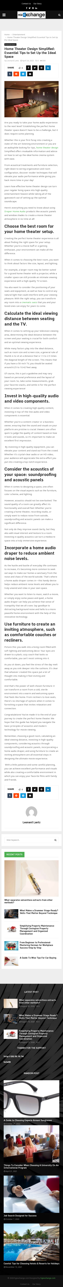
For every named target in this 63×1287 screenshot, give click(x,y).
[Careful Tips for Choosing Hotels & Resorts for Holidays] (31, 1242)
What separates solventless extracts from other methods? (28, 901)
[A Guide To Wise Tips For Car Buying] (11, 961)
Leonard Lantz (13, 60)
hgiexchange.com (48, 1278)
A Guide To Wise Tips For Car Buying (38, 957)
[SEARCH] (55, 840)
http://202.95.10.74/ (14, 1056)
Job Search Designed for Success (20, 1215)
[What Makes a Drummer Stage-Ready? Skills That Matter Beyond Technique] (11, 913)
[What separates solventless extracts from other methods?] (31, 878)
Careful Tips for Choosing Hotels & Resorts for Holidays (31, 1263)
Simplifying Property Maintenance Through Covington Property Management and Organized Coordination (37, 929)
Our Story (37, 3)
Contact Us (26, 3)
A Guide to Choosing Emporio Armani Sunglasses (28, 1120)
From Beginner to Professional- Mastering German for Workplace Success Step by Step (36, 945)
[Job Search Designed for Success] (31, 1194)
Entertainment (10, 44)
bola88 (7, 1062)
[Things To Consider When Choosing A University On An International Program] (31, 1143)
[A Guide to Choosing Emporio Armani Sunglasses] (31, 1099)
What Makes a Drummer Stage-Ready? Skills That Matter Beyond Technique (39, 912)
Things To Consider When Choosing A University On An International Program (31, 1166)
